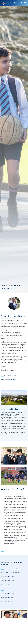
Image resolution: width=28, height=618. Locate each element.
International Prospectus (8, 365)
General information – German (7, 580)
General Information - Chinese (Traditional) (10, 572)
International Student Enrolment (8, 379)
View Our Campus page (6, 437)
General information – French (7, 576)
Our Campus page (12, 433)
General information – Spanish (7, 593)
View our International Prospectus (8, 375)
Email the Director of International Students (10, 550)
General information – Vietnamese (8, 601)
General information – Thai (7, 597)
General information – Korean (7, 589)
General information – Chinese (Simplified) (10, 568)
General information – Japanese (8, 584)
